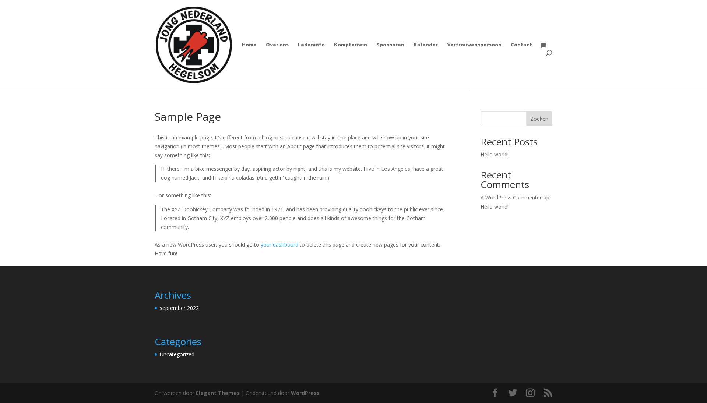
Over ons (277, 45)
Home (249, 45)
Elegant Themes (218, 392)
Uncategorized (177, 354)
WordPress (305, 392)
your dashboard (279, 244)
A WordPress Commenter (511, 197)
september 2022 (179, 307)
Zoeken (539, 118)
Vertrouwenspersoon (474, 45)
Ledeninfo (311, 45)
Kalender (426, 45)
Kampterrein (350, 45)
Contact (521, 45)
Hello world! (495, 154)
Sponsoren (390, 45)
